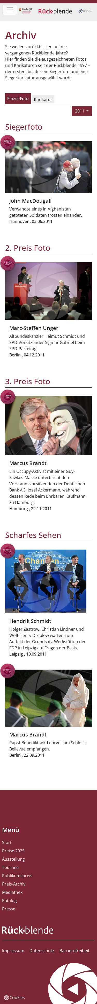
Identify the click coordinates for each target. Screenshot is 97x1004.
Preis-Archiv (13, 884)
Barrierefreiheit (74, 950)
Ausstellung (13, 859)
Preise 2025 (13, 851)
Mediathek (12, 892)
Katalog (9, 900)
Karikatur (43, 99)
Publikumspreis (17, 876)
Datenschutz (41, 950)
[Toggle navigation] (10, 10)
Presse (8, 909)
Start (7, 842)
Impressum (13, 950)
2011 (80, 111)
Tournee (10, 867)
